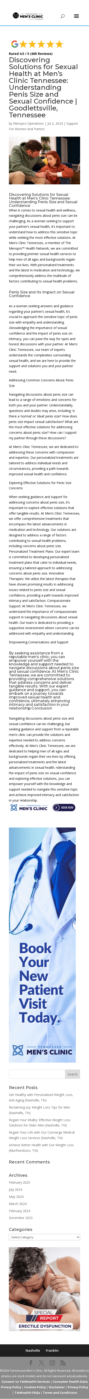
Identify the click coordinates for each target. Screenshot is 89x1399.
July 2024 (15, 1189)
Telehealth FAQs (27, 1393)
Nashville (33, 1350)
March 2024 (17, 1204)
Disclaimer (57, 1387)
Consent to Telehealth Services (26, 1381)
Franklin (52, 1350)
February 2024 (19, 1211)
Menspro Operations (28, 123)
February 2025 (19, 1182)
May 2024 (16, 1196)
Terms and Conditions (60, 1393)
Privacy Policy (78, 1387)
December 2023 (21, 1218)
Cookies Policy (35, 1387)
